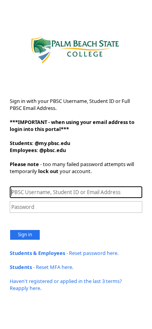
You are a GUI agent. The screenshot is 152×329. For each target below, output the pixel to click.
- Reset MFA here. (41, 267)
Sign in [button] (25, 234)
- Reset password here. (64, 252)
